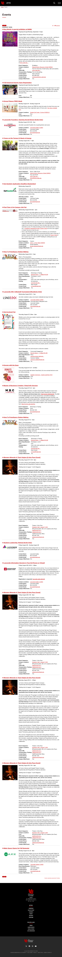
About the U (40, 952)
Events (31, 913)
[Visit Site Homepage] (31, 895)
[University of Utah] (31, 940)
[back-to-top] (60, 954)
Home (2, 7)
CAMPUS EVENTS (31, 927)
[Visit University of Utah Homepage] (2, 3)
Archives (31, 915)
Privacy (35, 952)
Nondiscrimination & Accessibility (18, 952)
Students (31, 911)
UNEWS (31, 925)
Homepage (31, 908)
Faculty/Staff (31, 910)
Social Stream (31, 929)
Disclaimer (29, 952)
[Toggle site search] (54, 3)
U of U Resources (31, 930)
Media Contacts (48, 952)
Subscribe (31, 917)
